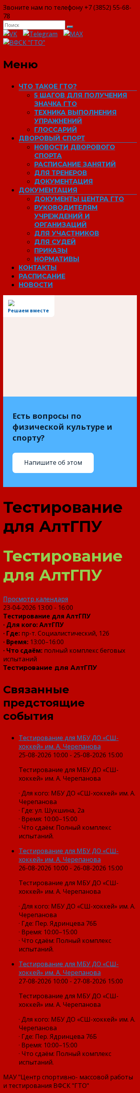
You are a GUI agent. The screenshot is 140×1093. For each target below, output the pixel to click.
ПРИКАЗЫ (51, 250)
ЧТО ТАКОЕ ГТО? (48, 86)
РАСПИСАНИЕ (42, 276)
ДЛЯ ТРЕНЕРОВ (60, 173)
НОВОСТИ (36, 285)
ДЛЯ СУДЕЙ (55, 242)
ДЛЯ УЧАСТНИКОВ (66, 233)
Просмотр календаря (35, 599)
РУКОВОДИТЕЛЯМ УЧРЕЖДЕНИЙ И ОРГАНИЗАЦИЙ (66, 216)
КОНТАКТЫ (38, 267)
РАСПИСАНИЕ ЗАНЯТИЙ (75, 164)
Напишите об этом (53, 462)
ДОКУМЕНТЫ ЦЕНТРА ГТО (79, 199)
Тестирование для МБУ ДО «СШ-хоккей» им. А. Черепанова (69, 742)
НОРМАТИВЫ (56, 259)
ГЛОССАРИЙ (55, 129)
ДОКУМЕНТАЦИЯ (63, 181)
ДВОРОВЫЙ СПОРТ (52, 138)
